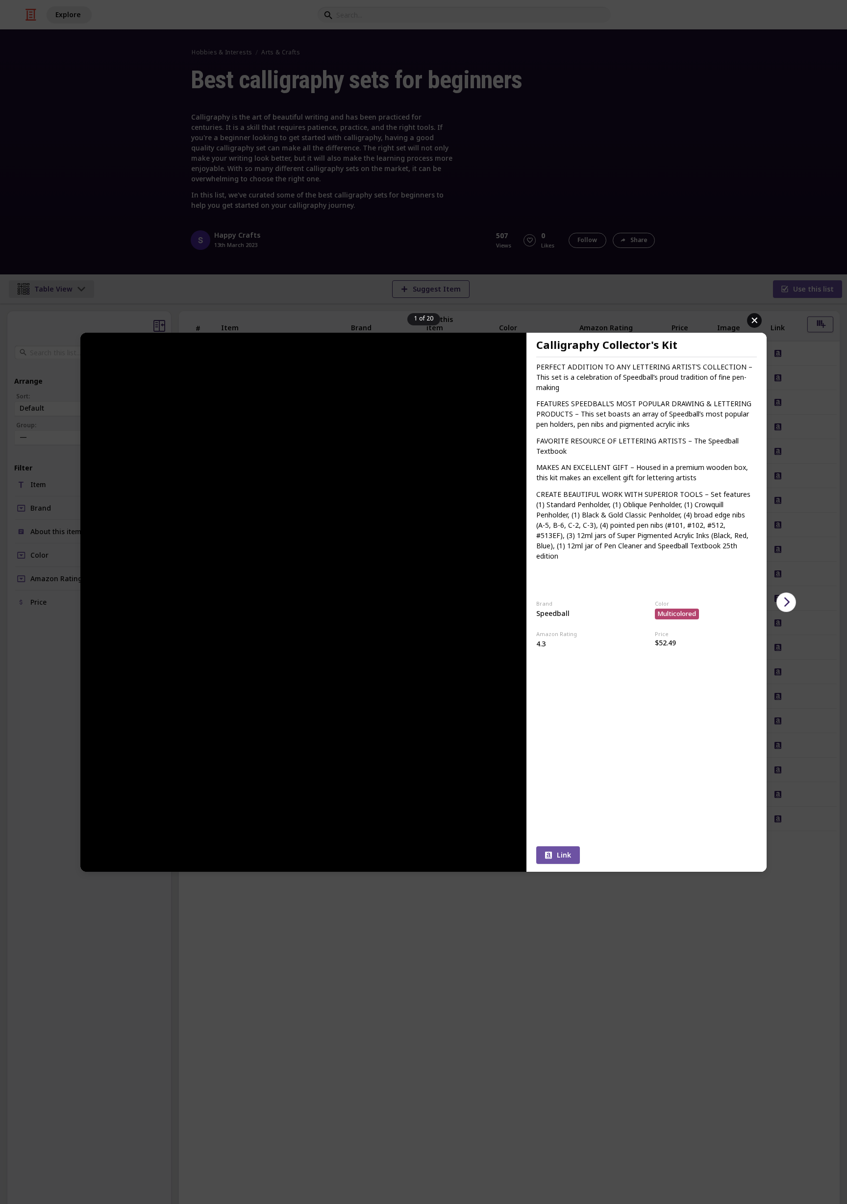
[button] (786, 602)
